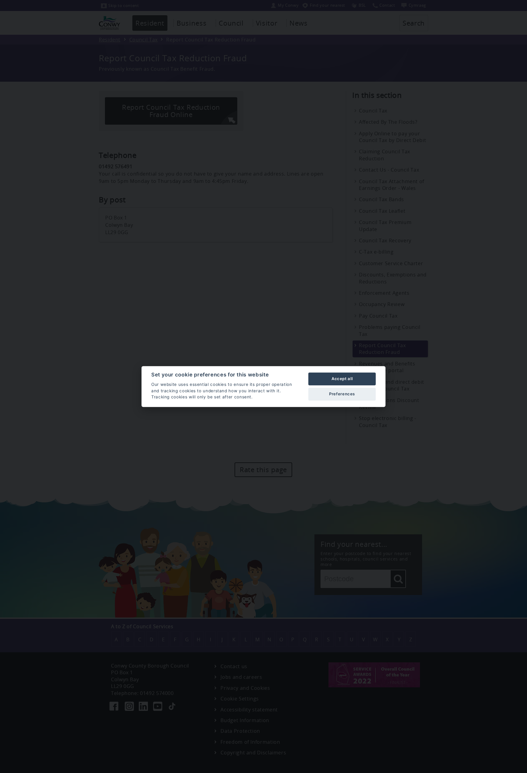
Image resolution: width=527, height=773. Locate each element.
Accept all (342, 378)
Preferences (342, 393)
